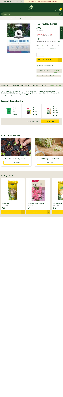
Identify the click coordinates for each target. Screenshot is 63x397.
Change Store (16, 1)
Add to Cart (47, 60)
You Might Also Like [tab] (55, 85)
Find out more (56, 71)
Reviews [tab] (35, 85)
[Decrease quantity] (38, 55)
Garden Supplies (19, 18)
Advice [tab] (44, 85)
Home (11, 18)
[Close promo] (61, 1)
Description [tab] (4, 85)
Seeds (26, 18)
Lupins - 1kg (5, 203)
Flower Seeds (33, 18)
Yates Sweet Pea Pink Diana (36, 203)
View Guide (16, 162)
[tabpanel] (31, 93)
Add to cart (50, 121)
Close (61, 26)
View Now (54, 1)
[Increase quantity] (42, 55)
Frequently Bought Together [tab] (21, 85)
